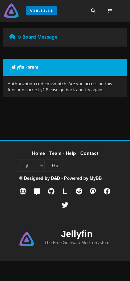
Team (55, 153)
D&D (55, 178)
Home (38, 153)
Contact (89, 153)
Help (71, 153)
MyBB (96, 178)
